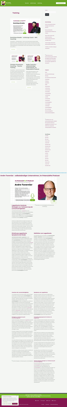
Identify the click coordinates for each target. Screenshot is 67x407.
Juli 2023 (46, 153)
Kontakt (42, 404)
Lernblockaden (47, 89)
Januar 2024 (47, 142)
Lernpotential (47, 100)
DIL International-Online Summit (50, 77)
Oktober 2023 (47, 147)
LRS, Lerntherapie (48, 109)
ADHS (46, 72)
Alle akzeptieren (15, 403)
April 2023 (46, 158)
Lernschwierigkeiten (48, 102)
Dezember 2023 (47, 144)
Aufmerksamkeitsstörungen (49, 74)
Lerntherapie (47, 105)
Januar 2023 (47, 163)
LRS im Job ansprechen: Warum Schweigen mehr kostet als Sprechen (50, 26)
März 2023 (46, 160)
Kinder (46, 84)
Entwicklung (47, 79)
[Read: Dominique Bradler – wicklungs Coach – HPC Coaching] (25, 26)
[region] (10, 400)
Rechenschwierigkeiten (49, 110)
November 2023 (47, 146)
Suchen (46, 10)
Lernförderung (47, 95)
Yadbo (27, 404)
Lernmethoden (47, 98)
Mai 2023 (46, 156)
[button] (61, 3)
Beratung (46, 75)
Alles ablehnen (9, 403)
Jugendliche (47, 82)
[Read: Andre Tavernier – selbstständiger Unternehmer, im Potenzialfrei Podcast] (33, 58)
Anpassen (4, 403)
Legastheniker (29, 307)
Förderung (47, 81)
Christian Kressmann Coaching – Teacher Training (16, 66)
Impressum (47, 404)
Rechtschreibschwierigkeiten (50, 112)
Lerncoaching (47, 91)
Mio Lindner (8, 2)
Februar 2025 (47, 140)
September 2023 (48, 149)
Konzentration (47, 86)
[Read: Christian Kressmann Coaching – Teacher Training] (17, 58)
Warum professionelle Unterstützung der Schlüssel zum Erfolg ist (50, 31)
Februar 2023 (47, 162)
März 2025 (46, 139)
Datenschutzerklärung (54, 404)
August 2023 (47, 151)
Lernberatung (47, 88)
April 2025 (46, 137)
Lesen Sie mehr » (13, 49)
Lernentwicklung (48, 93)
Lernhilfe (46, 96)
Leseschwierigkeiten (48, 107)
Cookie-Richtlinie (5, 401)
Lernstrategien (47, 103)
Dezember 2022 (47, 165)
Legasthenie (24, 210)
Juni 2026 (46, 135)
